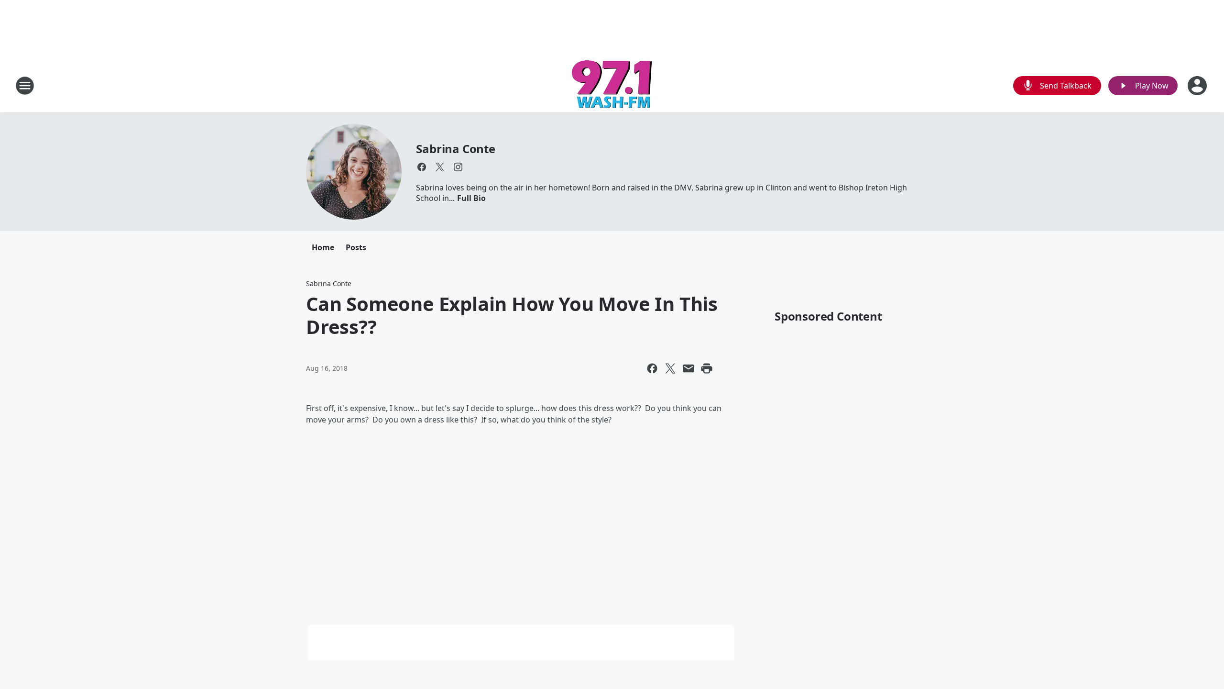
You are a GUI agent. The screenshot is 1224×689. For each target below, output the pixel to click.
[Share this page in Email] (688, 368)
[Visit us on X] (440, 167)
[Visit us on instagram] (458, 167)
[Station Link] (612, 85)
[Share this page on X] (670, 368)
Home (323, 247)
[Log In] (1198, 85)
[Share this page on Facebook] (652, 368)
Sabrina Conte (455, 148)
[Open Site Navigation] (24, 85)
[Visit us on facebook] (421, 167)
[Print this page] (706, 368)
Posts (356, 247)
